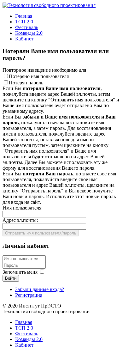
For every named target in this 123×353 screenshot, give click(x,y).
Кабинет (24, 38)
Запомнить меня (20, 272)
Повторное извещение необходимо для (44, 70)
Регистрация (28, 295)
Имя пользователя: (23, 207)
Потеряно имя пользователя (39, 76)
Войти (10, 278)
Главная (23, 16)
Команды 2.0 (29, 33)
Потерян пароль (26, 82)
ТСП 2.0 (24, 21)
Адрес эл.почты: (20, 220)
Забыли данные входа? (39, 289)
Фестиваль (26, 27)
